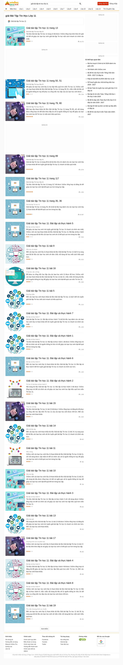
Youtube (44, 642)
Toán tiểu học (64, 644)
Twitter (44, 644)
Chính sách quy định (30, 639)
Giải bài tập (63, 642)
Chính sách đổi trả (29, 649)
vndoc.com (17, 3)
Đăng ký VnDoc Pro (11, 644)
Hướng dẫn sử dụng (11, 642)
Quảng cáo (8, 646)
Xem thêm (44, 629)
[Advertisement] (44, 64)
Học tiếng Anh (64, 639)
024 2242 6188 (95, 654)
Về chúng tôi (9, 639)
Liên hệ (7, 649)
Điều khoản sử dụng (30, 642)
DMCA (26, 651)
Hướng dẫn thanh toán (31, 646)
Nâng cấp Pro (103, 3)
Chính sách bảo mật (30, 644)
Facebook (45, 639)
